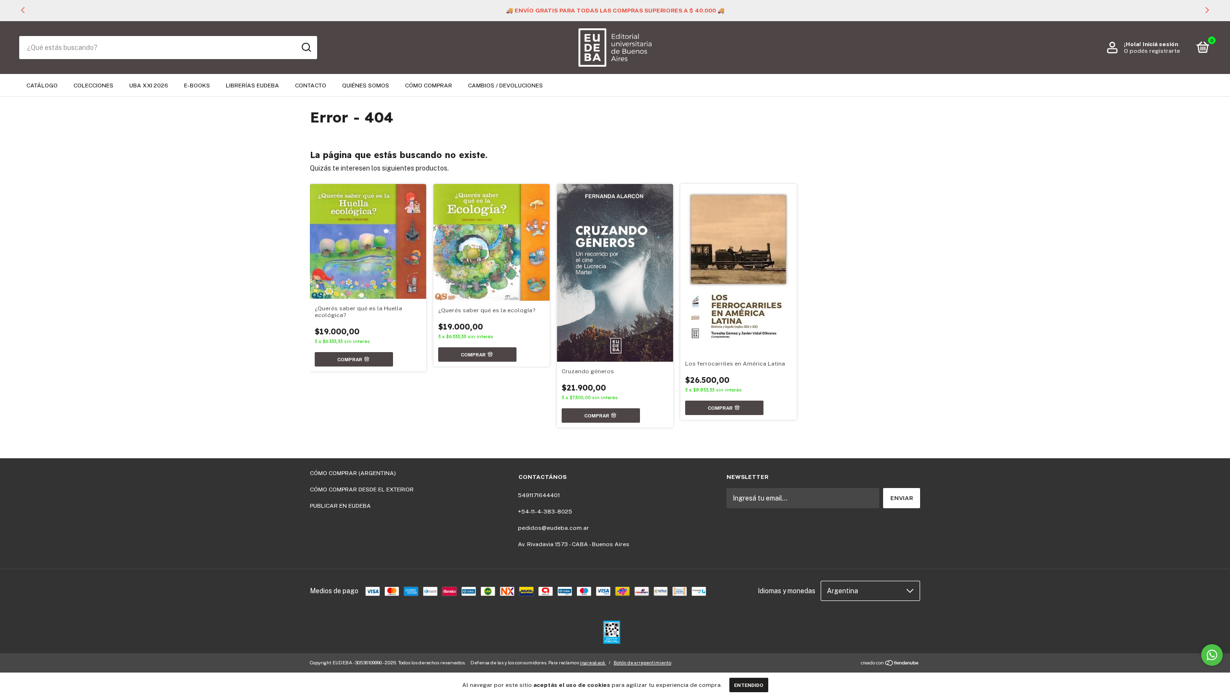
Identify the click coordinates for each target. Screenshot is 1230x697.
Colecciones (93, 85)
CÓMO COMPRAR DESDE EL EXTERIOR (362, 489)
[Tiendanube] (890, 664)
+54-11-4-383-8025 (545, 511)
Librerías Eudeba (252, 85)
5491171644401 (539, 495)
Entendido (748, 685)
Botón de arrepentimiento (642, 662)
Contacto (310, 85)
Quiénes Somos (365, 85)
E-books (197, 85)
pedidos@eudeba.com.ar (553, 528)
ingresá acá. (593, 662)
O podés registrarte (1152, 51)
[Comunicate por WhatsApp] (1212, 655)
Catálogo (42, 85)
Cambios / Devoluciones (505, 85)
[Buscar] (306, 47)
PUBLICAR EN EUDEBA (340, 505)
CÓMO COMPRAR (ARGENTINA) (353, 473)
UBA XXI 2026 (148, 85)
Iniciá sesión (1160, 44)
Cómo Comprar (428, 85)
